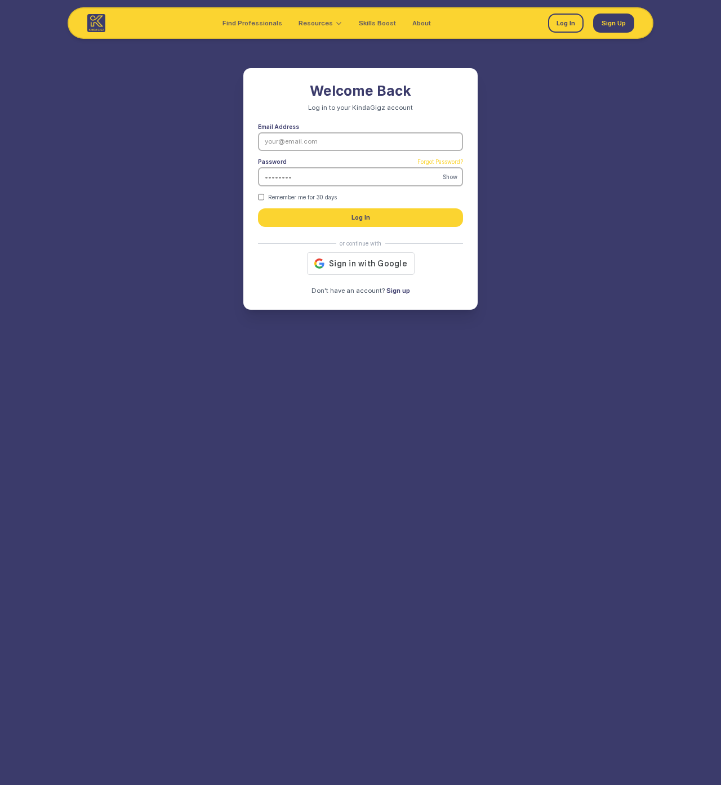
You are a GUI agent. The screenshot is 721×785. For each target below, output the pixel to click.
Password (272, 162)
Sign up (398, 291)
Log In (566, 23)
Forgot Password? (440, 162)
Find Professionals (252, 23)
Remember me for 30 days (302, 197)
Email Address (278, 127)
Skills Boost (377, 23)
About (421, 23)
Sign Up (614, 23)
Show (450, 176)
